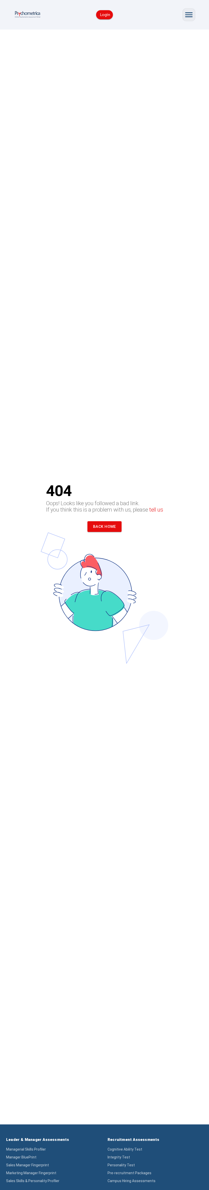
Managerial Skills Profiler (26, 1149)
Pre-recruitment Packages (129, 1173)
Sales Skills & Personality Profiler (32, 1181)
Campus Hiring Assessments (131, 1181)
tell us (156, 509)
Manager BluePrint (21, 1157)
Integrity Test (119, 1157)
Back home (104, 526)
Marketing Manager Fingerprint (31, 1173)
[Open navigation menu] (188, 14)
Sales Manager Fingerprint (27, 1165)
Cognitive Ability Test (125, 1149)
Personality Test (121, 1165)
